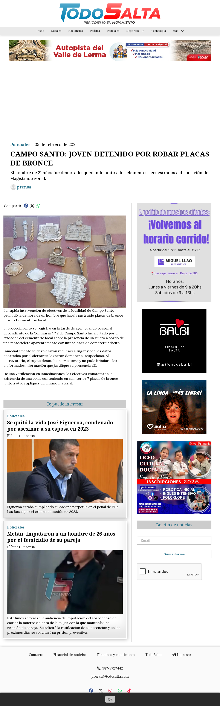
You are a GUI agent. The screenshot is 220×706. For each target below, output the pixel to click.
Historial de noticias (69, 654)
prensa (24, 187)
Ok (110, 699)
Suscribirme (174, 554)
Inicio (40, 31)
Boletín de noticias (174, 524)
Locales (56, 31)
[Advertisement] (110, 98)
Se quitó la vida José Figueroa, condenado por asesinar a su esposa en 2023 (60, 425)
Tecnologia (158, 31)
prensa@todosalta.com (110, 676)
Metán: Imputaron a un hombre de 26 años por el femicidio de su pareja (61, 536)
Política (95, 31)
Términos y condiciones (116, 654)
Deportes (132, 31)
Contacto (36, 654)
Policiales (113, 31)
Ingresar (183, 654)
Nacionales (75, 31)
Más (175, 31)
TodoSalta (153, 654)
